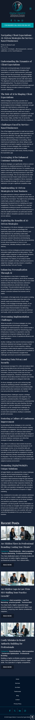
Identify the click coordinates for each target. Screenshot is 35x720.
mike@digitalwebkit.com (9, 510)
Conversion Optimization (10, 653)
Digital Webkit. (12, 717)
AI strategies (11, 49)
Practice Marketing (8, 553)
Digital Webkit (27, 717)
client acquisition (28, 551)
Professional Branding (24, 553)
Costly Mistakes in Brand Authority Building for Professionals (13, 643)
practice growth (14, 602)
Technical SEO (27, 602)
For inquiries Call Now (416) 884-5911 (17, 25)
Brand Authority (15, 551)
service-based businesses (15, 51)
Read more (7, 565)
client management (21, 49)
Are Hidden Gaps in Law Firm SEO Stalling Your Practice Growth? (15, 592)
